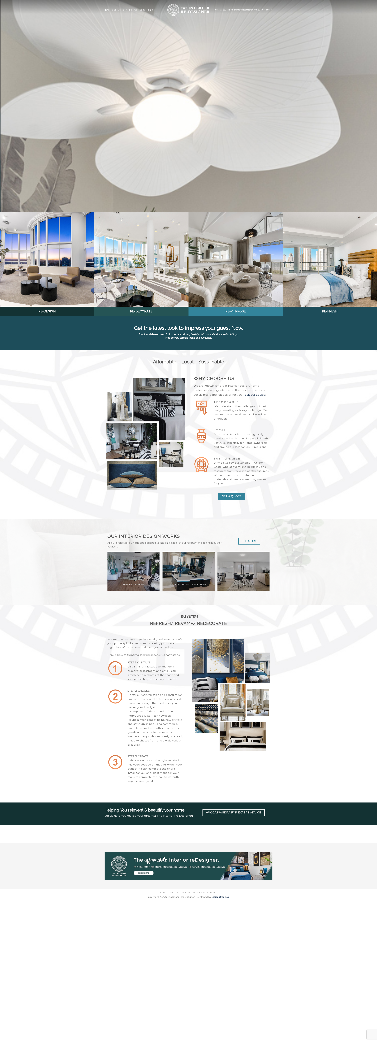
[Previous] (11, 106)
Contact (151, 9)
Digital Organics (220, 897)
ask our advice (255, 394)
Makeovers (139, 9)
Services (127, 9)
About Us (116, 9)
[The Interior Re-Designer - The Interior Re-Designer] (188, 10)
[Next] (365, 106)
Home (107, 9)
